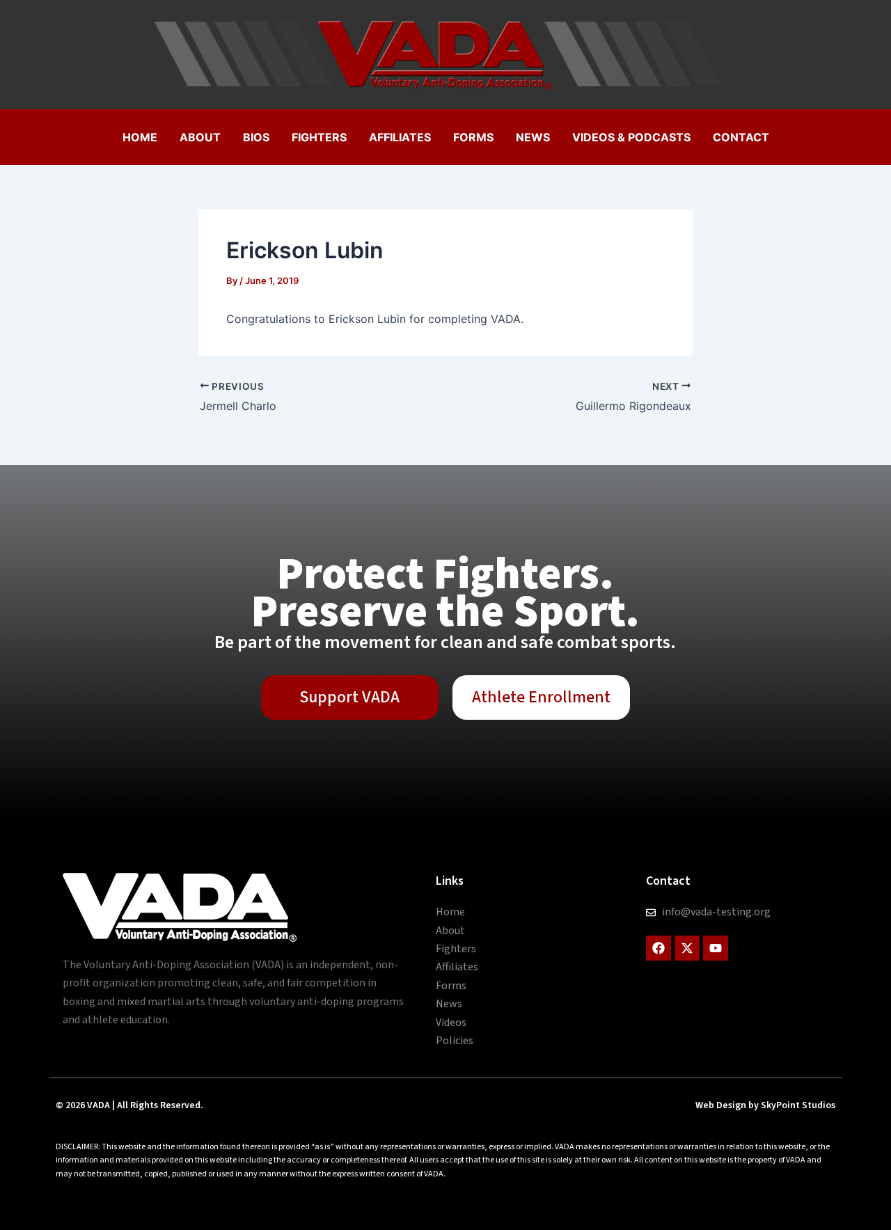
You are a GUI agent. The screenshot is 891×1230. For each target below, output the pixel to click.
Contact (741, 137)
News (533, 137)
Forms (473, 137)
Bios (256, 137)
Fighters (319, 137)
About (200, 137)
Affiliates (400, 137)
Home (140, 137)
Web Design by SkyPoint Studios (765, 1105)
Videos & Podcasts (631, 137)
